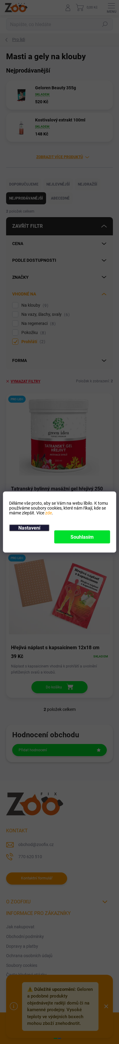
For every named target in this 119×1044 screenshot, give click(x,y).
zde (48, 512)
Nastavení (29, 528)
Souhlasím (82, 537)
